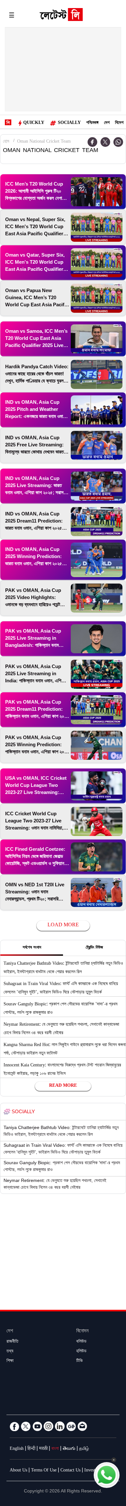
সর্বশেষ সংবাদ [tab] (32, 948)
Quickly (33, 123)
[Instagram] (48, 1426)
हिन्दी (31, 1449)
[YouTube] (37, 1426)
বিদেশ (119, 123)
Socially (69, 123)
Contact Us (70, 1470)
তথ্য (9, 1351)
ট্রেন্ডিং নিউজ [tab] (94, 948)
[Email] (82, 1426)
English (17, 1449)
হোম (6, 142)
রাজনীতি (12, 1342)
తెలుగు (69, 1449)
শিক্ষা (10, 1361)
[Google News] (71, 1426)
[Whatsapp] (118, 142)
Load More (63, 925)
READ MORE (63, 1086)
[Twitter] (105, 142)
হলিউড (81, 1351)
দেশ (107, 123)
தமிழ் (84, 1449)
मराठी (43, 1449)
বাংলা (55, 1449)
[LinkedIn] (60, 1426)
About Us (18, 1470)
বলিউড (81, 1342)
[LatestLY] (61, 16)
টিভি (79, 1361)
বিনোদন (82, 1332)
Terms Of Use (44, 1470)
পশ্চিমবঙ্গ (92, 123)
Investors (92, 1470)
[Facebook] (14, 1426)
